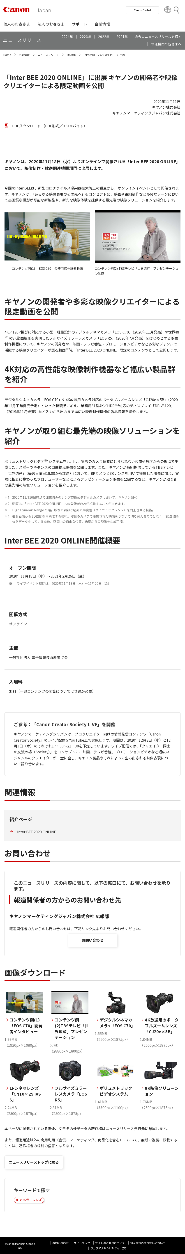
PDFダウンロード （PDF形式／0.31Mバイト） (49, 125)
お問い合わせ (92, 940)
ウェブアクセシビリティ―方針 (109, 1248)
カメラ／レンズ (31, 1199)
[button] (16, 24)
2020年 (71, 55)
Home (7, 55)
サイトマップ (82, 1243)
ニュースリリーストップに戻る (34, 1162)
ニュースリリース (48, 55)
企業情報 (24, 55)
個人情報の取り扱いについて (147, 1243)
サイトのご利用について (110, 1243)
